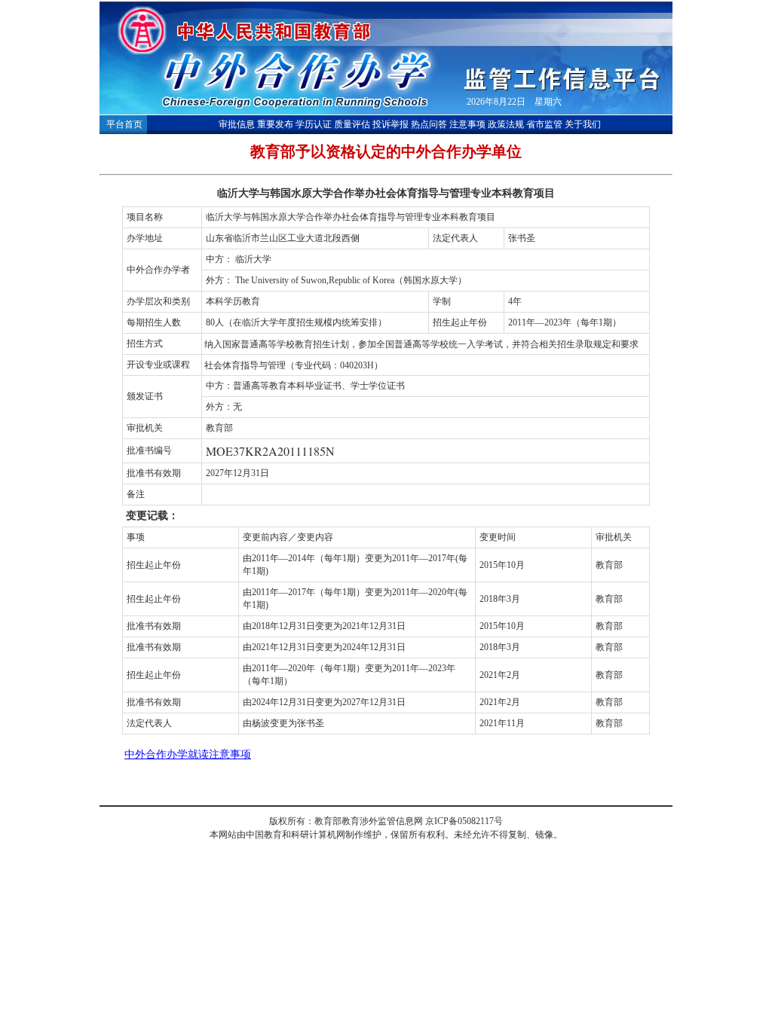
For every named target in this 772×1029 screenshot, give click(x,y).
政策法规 (506, 124)
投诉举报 (390, 124)
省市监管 (544, 124)
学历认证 (314, 124)
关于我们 (583, 124)
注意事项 (467, 124)
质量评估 (352, 124)
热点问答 (429, 124)
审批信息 (237, 124)
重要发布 (275, 124)
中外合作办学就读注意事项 (187, 754)
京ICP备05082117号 (464, 821)
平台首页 (124, 124)
